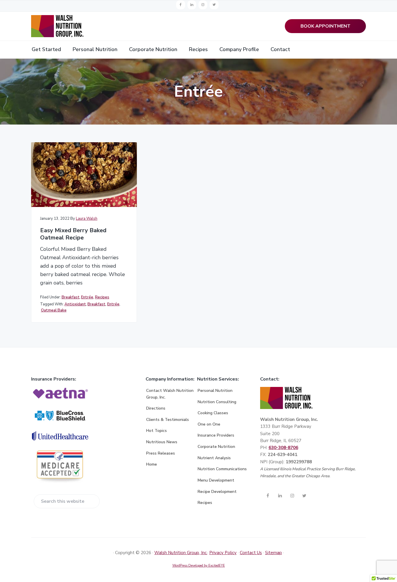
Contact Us (251, 553)
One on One (209, 424)
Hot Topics (156, 430)
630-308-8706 (283, 448)
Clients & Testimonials (167, 419)
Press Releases (160, 453)
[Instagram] (203, 4)
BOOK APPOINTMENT (325, 26)
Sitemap (273, 553)
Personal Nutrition (215, 390)
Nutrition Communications (222, 469)
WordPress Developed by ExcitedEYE (198, 565)
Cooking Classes (213, 413)
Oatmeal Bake (54, 310)
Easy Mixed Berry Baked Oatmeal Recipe (73, 234)
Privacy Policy (223, 553)
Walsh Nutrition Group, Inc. (180, 553)
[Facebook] (180, 4)
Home (151, 464)
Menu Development (216, 480)
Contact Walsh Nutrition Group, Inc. (170, 394)
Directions (155, 408)
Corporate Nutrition (216, 446)
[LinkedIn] (191, 4)
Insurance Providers (216, 435)
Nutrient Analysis (214, 458)
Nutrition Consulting (217, 402)
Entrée (87, 297)
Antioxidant (75, 304)
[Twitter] (214, 4)
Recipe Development (217, 491)
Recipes (102, 297)
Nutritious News (161, 442)
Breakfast (71, 297)
